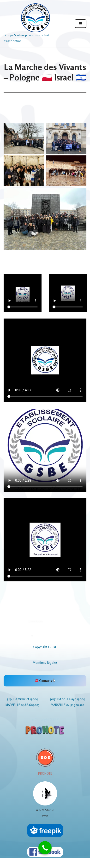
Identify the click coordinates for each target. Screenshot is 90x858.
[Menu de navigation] (80, 23)
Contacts (45, 681)
